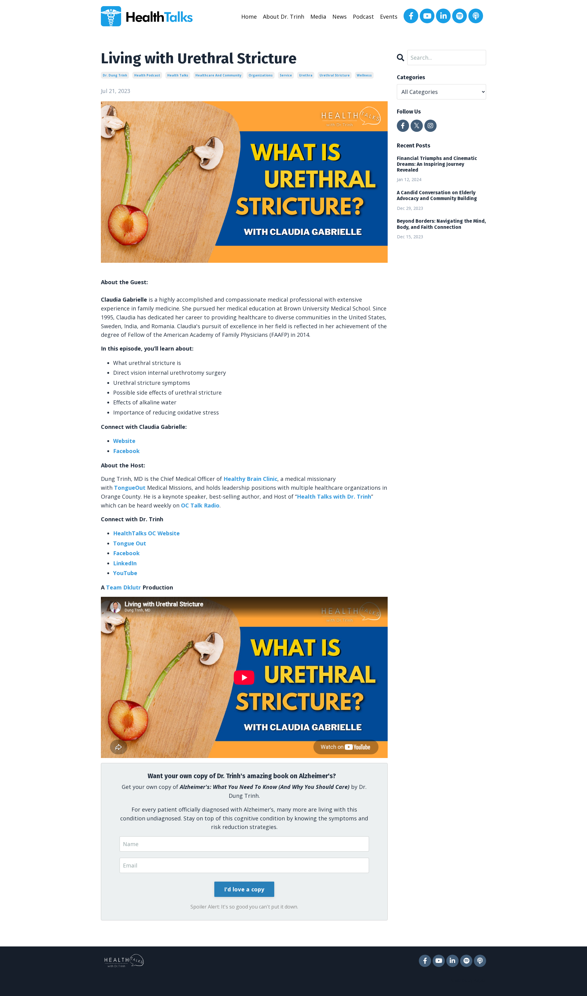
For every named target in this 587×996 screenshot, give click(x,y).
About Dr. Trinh (283, 16)
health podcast (147, 75)
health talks (177, 75)
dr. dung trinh (115, 75)
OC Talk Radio (200, 505)
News (339, 16)
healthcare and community (218, 75)
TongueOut (130, 487)
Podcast (363, 16)
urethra (305, 75)
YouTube (125, 573)
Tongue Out (129, 543)
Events (388, 16)
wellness (364, 75)
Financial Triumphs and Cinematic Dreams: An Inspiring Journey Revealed (437, 164)
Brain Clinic (250, 478)
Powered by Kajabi (467, 980)
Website (124, 440)
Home (249, 16)
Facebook (126, 451)
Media (318, 16)
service (286, 75)
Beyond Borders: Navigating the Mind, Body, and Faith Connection (441, 224)
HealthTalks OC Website (146, 533)
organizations (261, 75)
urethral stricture (334, 75)
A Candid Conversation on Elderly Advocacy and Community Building (437, 195)
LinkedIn (125, 563)
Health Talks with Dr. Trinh (334, 496)
